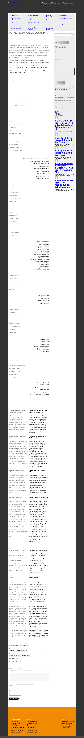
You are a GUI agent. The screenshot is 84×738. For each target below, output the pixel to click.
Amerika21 (60, 82)
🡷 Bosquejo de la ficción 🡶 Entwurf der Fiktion (63, 140)
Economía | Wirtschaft (33, 15)
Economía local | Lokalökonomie (31, 19)
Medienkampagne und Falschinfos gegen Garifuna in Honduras (63, 107)
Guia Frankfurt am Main (32, 721)
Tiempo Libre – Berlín (32, 732)
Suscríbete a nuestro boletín (60, 46)
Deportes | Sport (50, 24)
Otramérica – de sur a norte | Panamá (33, 725)
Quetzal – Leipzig (31, 727)
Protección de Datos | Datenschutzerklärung (66, 727)
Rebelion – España (31, 729)
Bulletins (57, 111)
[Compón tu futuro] (65, 62)
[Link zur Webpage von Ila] (65, 71)
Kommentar (11, 673)
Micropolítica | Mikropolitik (66, 24)
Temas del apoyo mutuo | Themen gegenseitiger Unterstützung (33, 28)
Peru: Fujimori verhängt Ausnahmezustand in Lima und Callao (64, 98)
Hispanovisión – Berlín (32, 723)
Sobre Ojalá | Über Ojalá (67, 723)
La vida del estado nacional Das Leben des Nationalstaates (66, 19)
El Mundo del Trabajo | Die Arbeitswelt (34, 23)
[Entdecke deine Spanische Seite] (65, 54)
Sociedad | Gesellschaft (49, 16)
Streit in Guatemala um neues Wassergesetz (64, 102)
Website (10, 688)
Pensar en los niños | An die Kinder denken (50, 28)
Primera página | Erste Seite (67, 721)
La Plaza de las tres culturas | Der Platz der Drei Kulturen (17, 23)
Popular (56, 112)
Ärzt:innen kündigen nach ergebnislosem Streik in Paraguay (63, 95)
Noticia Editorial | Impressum (67, 724)
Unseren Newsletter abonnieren (60, 47)
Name (10, 682)
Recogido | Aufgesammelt (17, 730)
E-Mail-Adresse (12, 685)
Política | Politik (63, 15)
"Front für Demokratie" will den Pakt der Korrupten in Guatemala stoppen (63, 104)
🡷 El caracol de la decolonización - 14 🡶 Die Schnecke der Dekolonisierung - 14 (64, 125)
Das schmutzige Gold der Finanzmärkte (63, 100)
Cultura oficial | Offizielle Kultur (16, 19)
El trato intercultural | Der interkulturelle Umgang (16, 27)
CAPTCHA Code (24, 696)
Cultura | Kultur (14, 15)
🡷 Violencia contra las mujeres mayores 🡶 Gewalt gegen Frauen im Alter (64, 167)
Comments (57, 113)
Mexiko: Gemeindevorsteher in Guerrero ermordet (63, 93)
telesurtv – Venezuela (32, 730)
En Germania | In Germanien (17, 727)
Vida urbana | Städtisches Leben (50, 20)
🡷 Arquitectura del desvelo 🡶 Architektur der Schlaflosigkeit (64, 184)
